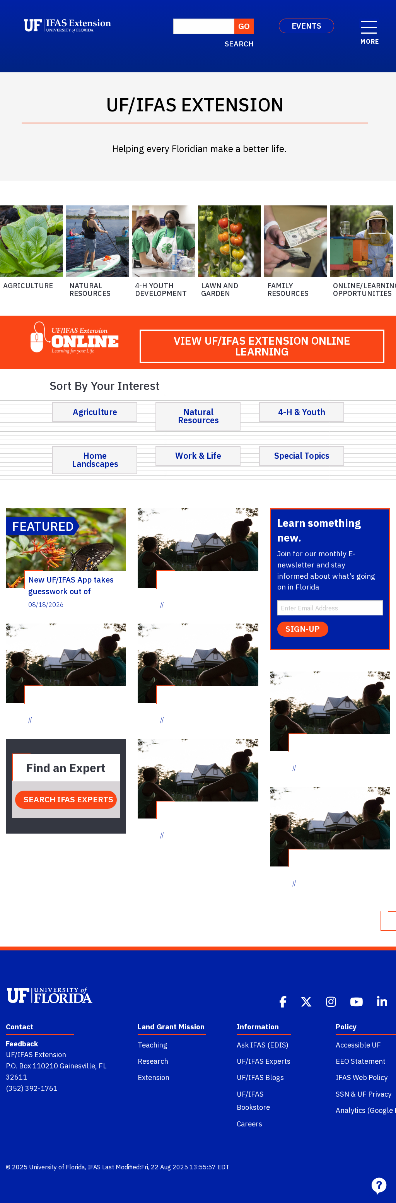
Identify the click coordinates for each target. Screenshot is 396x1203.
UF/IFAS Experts (263, 1061)
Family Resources (288, 289)
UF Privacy (374, 1094)
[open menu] (369, 23)
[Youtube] (357, 1001)
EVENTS (306, 26)
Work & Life (198, 455)
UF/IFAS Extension (36, 1054)
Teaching (152, 1044)
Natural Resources (90, 289)
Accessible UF (358, 1044)
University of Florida (57, 1167)
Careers (249, 1123)
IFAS (94, 1167)
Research (153, 1061)
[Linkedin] (383, 1001)
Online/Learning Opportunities (363, 289)
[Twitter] (307, 1001)
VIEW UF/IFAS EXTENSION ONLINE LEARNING (262, 346)
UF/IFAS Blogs (260, 1077)
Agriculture (28, 285)
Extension (153, 1077)
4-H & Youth (301, 412)
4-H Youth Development (161, 289)
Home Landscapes (95, 460)
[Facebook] (283, 1001)
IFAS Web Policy (361, 1077)
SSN (342, 1094)
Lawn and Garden (219, 289)
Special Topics (301, 455)
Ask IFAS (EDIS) (262, 1044)
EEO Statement (361, 1061)
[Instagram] (332, 1001)
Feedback (22, 1043)
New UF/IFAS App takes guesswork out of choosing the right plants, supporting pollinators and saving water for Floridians (74, 585)
